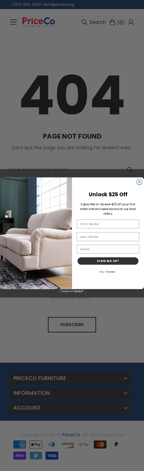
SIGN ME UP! (108, 261)
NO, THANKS (108, 271)
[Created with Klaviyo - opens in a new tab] (72, 291)
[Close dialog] (139, 182)
